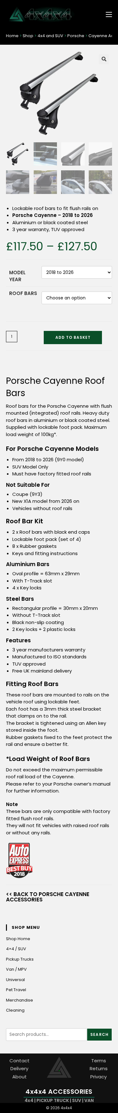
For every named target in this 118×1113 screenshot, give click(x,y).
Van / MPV (16, 969)
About (19, 1076)
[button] (104, 59)
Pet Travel (16, 990)
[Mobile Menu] (106, 14)
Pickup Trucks (20, 959)
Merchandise (19, 1000)
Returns (99, 1068)
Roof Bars (23, 293)
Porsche (75, 36)
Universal (15, 980)
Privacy (98, 1076)
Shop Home (18, 939)
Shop (28, 36)
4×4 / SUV (16, 949)
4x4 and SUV (50, 36)
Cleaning (15, 1010)
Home (12, 36)
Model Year (17, 276)
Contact (19, 1060)
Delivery (19, 1068)
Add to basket (73, 337)
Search (99, 1034)
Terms (98, 1060)
